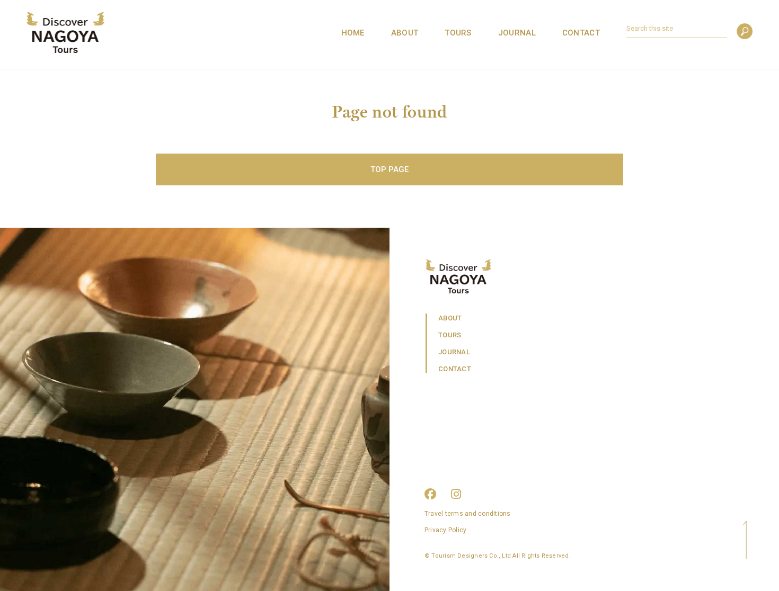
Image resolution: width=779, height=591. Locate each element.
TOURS (458, 33)
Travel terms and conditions (467, 513)
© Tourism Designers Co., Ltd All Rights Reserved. (497, 555)
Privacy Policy (445, 530)
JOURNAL (517, 33)
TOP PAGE (389, 169)
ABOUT (405, 33)
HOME (353, 33)
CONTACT (581, 33)
